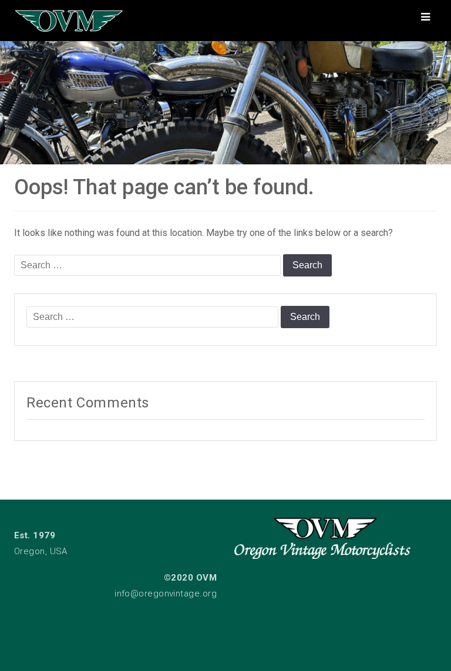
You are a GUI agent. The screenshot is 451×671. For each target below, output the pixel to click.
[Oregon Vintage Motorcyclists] (225, 99)
